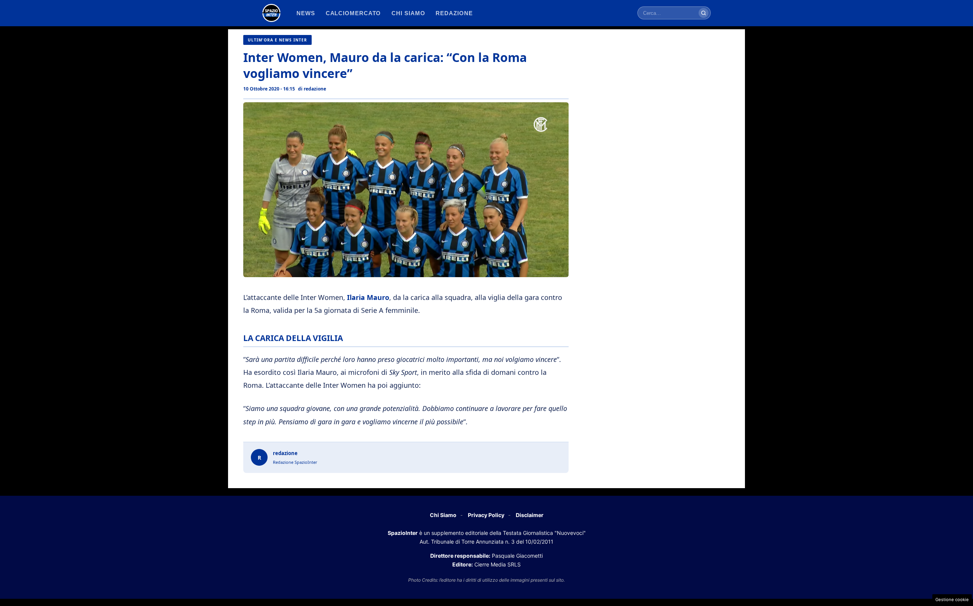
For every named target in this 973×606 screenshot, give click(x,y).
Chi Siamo (443, 515)
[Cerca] (703, 13)
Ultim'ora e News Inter (277, 40)
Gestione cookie (952, 599)
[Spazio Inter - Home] (271, 13)
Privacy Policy (486, 515)
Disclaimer (530, 515)
